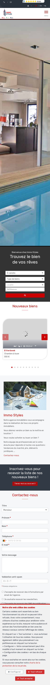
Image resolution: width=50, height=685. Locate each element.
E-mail (5, 545)
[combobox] (4, 541)
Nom (4, 526)
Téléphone (7, 536)
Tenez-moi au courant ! (25, 484)
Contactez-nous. (11, 455)
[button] (25, 285)
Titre (4, 506)
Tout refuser (36, 672)
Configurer (15, 672)
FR (36, 6)
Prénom (6, 518)
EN (41, 6)
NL (45, 6)
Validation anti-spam (12, 577)
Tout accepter (26, 679)
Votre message (9, 555)
